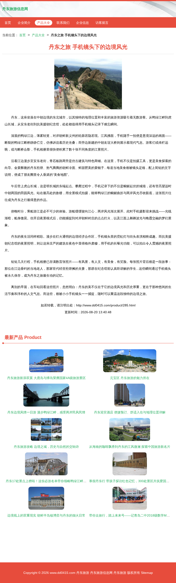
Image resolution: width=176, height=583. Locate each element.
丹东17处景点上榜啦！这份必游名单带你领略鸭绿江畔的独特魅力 (52, 481)
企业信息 (82, 23)
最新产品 (14, 337)
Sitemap (147, 573)
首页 (8, 23)
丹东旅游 (82, 573)
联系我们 (63, 23)
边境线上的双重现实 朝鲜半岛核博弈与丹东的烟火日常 (46, 515)
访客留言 (102, 23)
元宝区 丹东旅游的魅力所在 (129, 378)
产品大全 (43, 23)
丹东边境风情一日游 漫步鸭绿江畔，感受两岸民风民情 (46, 412)
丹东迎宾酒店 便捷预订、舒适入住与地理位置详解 (129, 412)
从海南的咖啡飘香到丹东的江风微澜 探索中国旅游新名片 (129, 446)
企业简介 (24, 23)
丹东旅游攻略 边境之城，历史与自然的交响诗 (46, 446)
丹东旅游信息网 (15, 9)
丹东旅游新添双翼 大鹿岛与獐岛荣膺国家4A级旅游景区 (46, 378)
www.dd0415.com (62, 573)
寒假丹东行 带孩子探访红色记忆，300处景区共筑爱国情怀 (131, 481)
